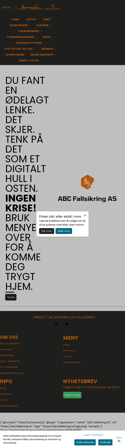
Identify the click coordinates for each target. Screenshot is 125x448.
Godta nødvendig (85, 442)
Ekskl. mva (63, 231)
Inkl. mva (47, 231)
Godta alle (105, 442)
